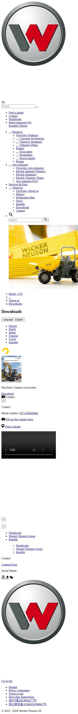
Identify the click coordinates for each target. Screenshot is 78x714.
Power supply (27, 158)
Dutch (12, 329)
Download (7, 393)
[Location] (3, 578)
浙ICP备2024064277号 (22, 700)
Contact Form (9, 564)
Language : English (13, 319)
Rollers (20, 148)
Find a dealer (16, 112)
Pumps (20, 161)
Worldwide (15, 119)
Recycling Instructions (21, 697)
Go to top (6, 680)
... (10, 297)
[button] (20, 122)
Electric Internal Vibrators (30, 171)
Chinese (22, 125)
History (20, 194)
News (19, 200)
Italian (12, 332)
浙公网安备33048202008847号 (27, 704)
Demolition (26, 154)
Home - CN (15, 293)
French (13, 325)
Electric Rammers (26, 174)
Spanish (13, 342)
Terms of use (16, 693)
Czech (12, 339)
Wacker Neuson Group (22, 536)
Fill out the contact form (19, 419)
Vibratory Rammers (31, 141)
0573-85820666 (29, 413)
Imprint (13, 687)
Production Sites (25, 197)
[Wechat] (11, 578)
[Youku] (8, 578)
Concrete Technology (32, 138)
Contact (13, 115)
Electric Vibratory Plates (30, 177)
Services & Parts (18, 184)
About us (17, 187)
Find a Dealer (13, 426)
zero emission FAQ (27, 181)
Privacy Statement (19, 690)
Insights (20, 204)
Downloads (22, 207)
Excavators (26, 151)
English (13, 125)
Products (17, 132)
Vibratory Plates (29, 145)
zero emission (20, 164)
